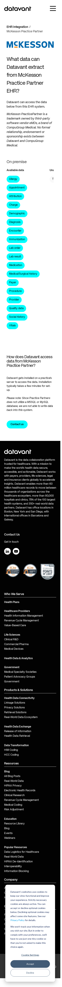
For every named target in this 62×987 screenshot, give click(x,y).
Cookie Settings (30, 955)
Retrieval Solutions (15, 712)
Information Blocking (16, 871)
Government (11, 667)
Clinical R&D (11, 639)
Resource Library (14, 823)
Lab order (15, 248)
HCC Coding (11, 755)
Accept (30, 963)
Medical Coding (13, 805)
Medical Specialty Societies (20, 672)
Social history (17, 317)
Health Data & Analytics (18, 658)
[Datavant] (17, 8)
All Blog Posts (12, 776)
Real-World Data (14, 781)
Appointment (17, 187)
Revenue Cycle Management (21, 620)
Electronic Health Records (19, 790)
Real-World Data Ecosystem (21, 717)
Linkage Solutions (14, 703)
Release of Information (17, 731)
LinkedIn (7, 551)
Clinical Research (14, 795)
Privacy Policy (17, 920)
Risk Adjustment (14, 809)
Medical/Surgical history (23, 274)
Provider (14, 300)
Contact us (17, 424)
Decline (30, 972)
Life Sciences (12, 635)
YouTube (16, 551)
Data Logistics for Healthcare (21, 852)
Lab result (15, 256)
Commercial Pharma (16, 644)
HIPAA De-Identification (18, 861)
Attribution (15, 196)
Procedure (15, 291)
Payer (12, 282)
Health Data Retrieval (17, 736)
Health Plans (11, 602)
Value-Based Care (15, 625)
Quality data (16, 308)
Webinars (9, 838)
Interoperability (13, 866)
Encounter (15, 231)
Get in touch (11, 542)
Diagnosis (15, 222)
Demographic (17, 213)
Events (8, 833)
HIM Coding (11, 750)
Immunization (17, 239)
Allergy (13, 179)
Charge (13, 205)
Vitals (12, 325)
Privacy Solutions (14, 707)
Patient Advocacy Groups (19, 677)
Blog (6, 828)
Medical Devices (13, 649)
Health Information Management (23, 616)
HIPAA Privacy (13, 785)
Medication (15, 265)
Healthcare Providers (17, 611)
